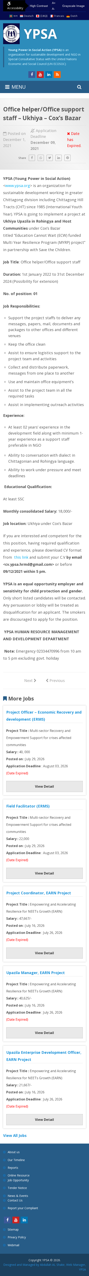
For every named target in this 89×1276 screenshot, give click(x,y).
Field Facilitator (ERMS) (27, 806)
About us (14, 1152)
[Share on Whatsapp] (41, 158)
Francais (59, 16)
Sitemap (13, 1229)
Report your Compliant (23, 1208)
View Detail (44, 786)
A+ (53, 3)
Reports (13, 1168)
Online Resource (19, 1175)
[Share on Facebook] (32, 158)
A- (53, 8)
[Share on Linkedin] (58, 158)
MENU (19, 86)
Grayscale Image (73, 5)
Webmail (13, 1245)
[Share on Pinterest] (67, 158)
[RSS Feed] (57, 74)
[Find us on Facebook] (31, 74)
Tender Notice (17, 1188)
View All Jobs (14, 1135)
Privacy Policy (17, 1237)
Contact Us (15, 1200)
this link (21, 557)
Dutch (74, 16)
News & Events (18, 1196)
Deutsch (29, 16)
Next (30, 680)
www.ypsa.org (17, 185)
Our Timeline (16, 1160)
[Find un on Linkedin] (48, 74)
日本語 (44, 16)
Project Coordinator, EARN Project (38, 892)
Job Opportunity (18, 1180)
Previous (55, 680)
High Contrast (39, 5)
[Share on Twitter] (50, 158)
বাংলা (15, 16)
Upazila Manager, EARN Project (35, 972)
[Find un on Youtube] (40, 74)
